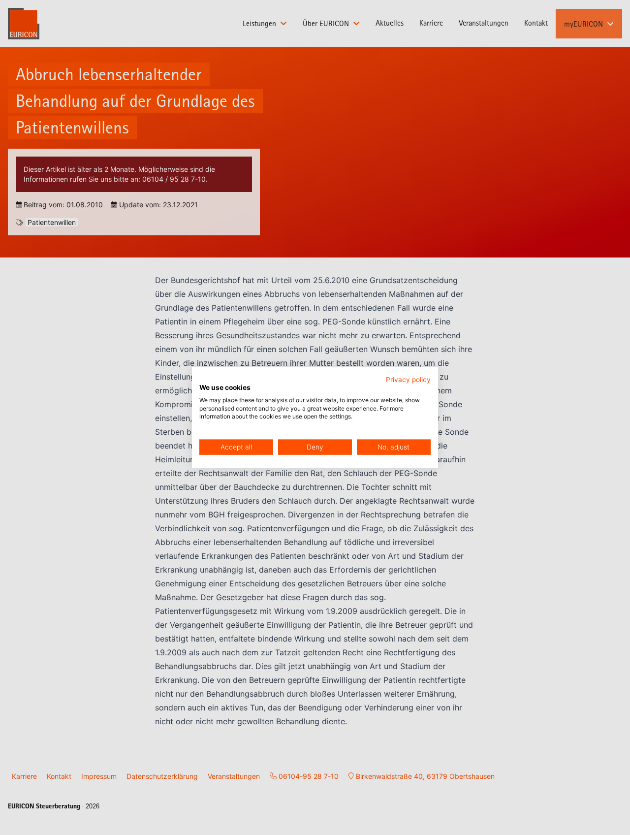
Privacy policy (408, 380)
